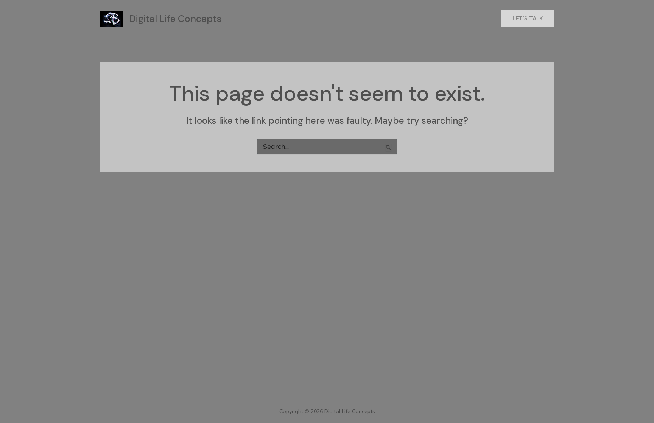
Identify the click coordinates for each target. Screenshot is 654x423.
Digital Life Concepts (175, 18)
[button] (527, 18)
